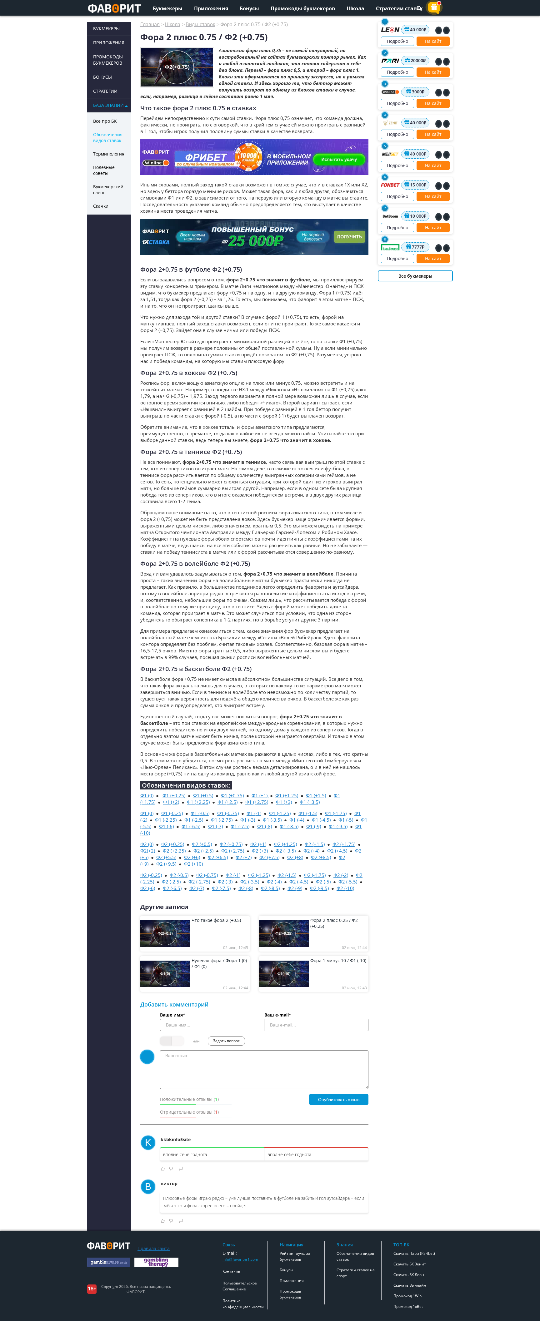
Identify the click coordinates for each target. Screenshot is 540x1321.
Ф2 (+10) (193, 864)
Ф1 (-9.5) (338, 826)
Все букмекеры (415, 276)
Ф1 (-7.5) (240, 826)
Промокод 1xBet (408, 1306)
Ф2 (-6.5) (172, 888)
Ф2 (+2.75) (232, 851)
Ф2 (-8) (245, 888)
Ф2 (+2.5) (203, 851)
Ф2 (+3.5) (286, 851)
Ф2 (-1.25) (259, 875)
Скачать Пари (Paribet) (414, 1253)
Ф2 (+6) (192, 857)
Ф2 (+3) (260, 851)
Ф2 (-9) (295, 888)
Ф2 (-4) (274, 881)
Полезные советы (104, 170)
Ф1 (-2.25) (166, 820)
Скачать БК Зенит (409, 1264)
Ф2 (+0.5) (202, 844)
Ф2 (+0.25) (172, 844)
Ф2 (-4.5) (298, 881)
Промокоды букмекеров (303, 8)
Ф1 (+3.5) (310, 802)
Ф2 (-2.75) (199, 881)
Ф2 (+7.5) (269, 857)
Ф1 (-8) (264, 826)
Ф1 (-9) (313, 826)
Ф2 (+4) (311, 851)
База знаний (108, 105)
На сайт (433, 41)
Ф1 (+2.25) (198, 802)
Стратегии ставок (399, 8)
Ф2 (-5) (323, 881)
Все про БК (105, 121)
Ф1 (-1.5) (307, 813)
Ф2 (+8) (295, 857)
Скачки (100, 206)
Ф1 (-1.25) (280, 813)
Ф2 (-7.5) (221, 888)
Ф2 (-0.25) (151, 875)
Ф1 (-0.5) (200, 813)
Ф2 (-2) (340, 875)
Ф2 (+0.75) (231, 844)
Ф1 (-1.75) (336, 813)
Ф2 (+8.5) (321, 857)
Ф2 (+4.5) (337, 851)
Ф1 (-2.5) (193, 820)
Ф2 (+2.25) (174, 851)
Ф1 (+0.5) (203, 795)
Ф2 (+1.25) (285, 844)
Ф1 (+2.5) (228, 802)
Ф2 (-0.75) (207, 875)
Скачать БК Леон (408, 1274)
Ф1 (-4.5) (321, 820)
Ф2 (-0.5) (179, 875)
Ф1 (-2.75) (221, 820)
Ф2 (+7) (244, 857)
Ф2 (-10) (345, 888)
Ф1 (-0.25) (172, 813)
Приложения (211, 8)
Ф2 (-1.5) (287, 875)
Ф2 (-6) (147, 888)
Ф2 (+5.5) (166, 857)
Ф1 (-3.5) (272, 820)
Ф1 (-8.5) (289, 826)
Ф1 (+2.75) (256, 802)
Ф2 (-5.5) (347, 881)
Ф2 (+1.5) (315, 844)
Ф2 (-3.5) (249, 881)
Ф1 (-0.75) (228, 813)
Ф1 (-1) (254, 813)
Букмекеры (167, 8)
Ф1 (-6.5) (191, 826)
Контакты (231, 1271)
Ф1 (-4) (296, 820)
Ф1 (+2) (171, 802)
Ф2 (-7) (196, 888)
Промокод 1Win (407, 1296)
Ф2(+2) (147, 851)
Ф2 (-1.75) (315, 875)
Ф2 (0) (146, 844)
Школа (355, 8)
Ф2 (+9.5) (166, 864)
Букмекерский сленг (108, 189)
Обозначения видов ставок (107, 137)
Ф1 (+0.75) (232, 795)
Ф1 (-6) (166, 826)
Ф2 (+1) (258, 844)
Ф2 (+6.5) (218, 857)
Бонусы (249, 8)
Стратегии (105, 91)
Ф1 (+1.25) (286, 795)
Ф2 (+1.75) (343, 844)
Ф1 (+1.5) (316, 795)
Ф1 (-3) (247, 820)
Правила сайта (154, 1248)
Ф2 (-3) (225, 881)
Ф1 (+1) (260, 795)
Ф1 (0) (146, 795)
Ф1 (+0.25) (173, 795)
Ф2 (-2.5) (171, 881)
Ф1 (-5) (345, 820)
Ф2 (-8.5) (270, 888)
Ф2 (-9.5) (319, 888)
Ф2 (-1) (233, 875)
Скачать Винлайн (409, 1285)
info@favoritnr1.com (240, 1259)
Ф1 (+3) (284, 802)
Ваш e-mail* (277, 1015)
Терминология (108, 154)
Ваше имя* (172, 1015)
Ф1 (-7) (215, 826)
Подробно (397, 41)
